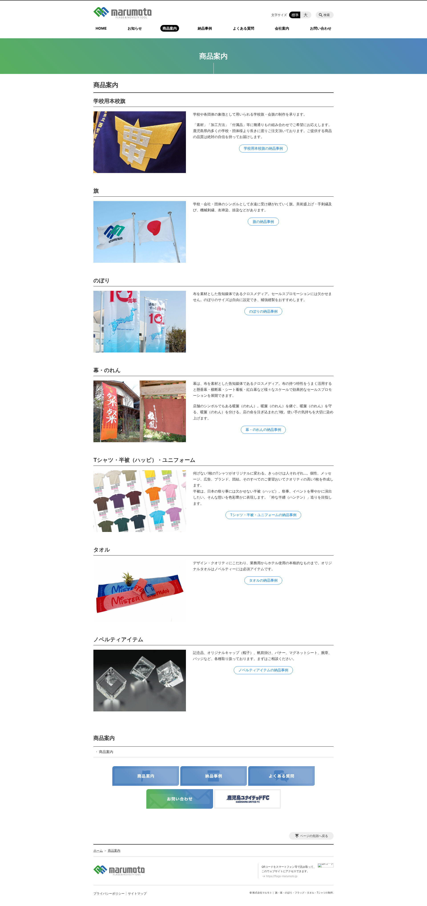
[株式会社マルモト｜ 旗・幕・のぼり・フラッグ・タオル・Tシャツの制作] (122, 12)
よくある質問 (243, 28)
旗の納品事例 (263, 221)
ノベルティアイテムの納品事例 (263, 670)
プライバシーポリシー (109, 893)
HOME (101, 28)
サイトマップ (137, 893)
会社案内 (282, 28)
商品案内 (170, 28)
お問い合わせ (320, 28)
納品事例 (205, 28)
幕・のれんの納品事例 (263, 429)
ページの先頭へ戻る (314, 836)
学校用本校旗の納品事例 (263, 148)
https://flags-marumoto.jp (281, 876)
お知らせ (135, 28)
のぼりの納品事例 (263, 311)
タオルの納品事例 (263, 580)
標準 (295, 15)
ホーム (98, 850)
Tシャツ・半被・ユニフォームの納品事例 (263, 515)
